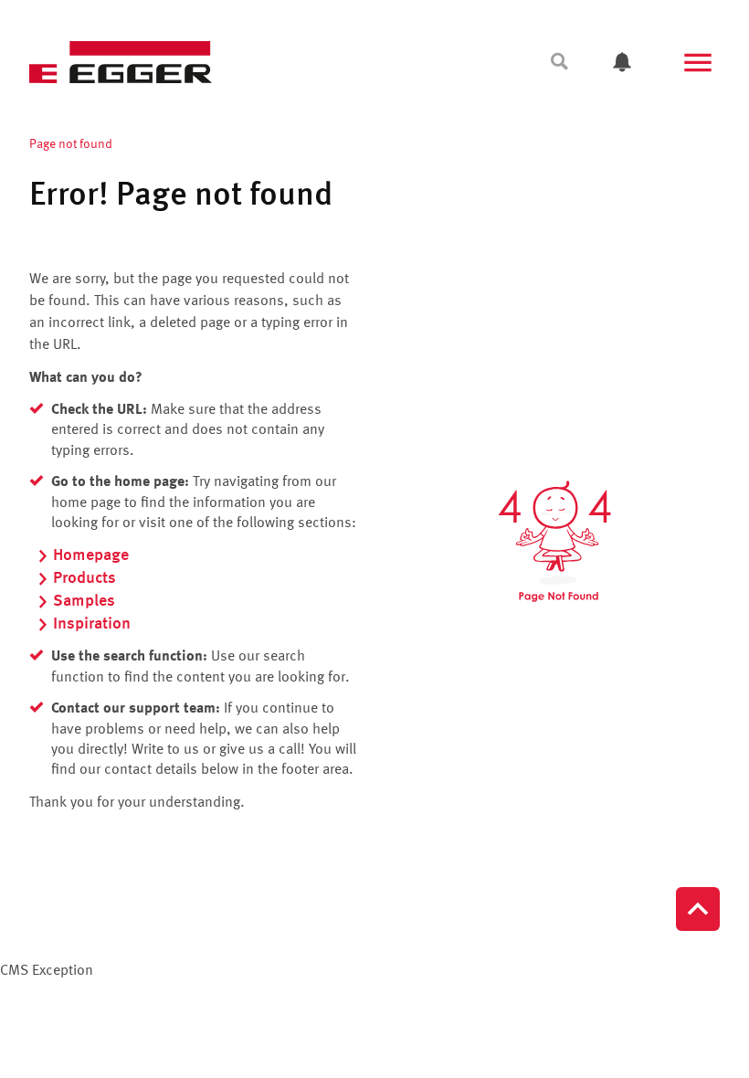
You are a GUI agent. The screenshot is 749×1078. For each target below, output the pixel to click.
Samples (84, 601)
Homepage (91, 555)
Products (84, 578)
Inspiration (92, 624)
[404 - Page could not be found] (554, 541)
